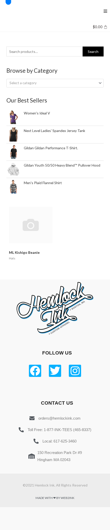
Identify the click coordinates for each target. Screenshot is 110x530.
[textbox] (52, 83)
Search (93, 51)
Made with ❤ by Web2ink (55, 498)
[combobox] (55, 83)
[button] (105, 11)
